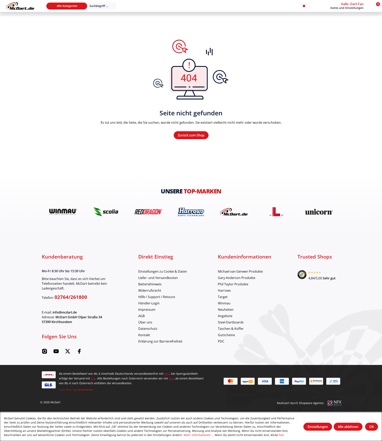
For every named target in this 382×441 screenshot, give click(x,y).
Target (223, 297)
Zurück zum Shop (191, 135)
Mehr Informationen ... (199, 435)
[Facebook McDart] (79, 352)
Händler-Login (149, 303)
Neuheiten (226, 309)
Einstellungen (318, 427)
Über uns (145, 322)
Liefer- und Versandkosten (158, 278)
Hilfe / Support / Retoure (156, 297)
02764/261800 (71, 297)
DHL (167, 373)
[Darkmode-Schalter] (306, 6)
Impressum (146, 309)
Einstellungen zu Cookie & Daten (162, 271)
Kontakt (144, 335)
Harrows (224, 290)
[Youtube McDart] (56, 352)
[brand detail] (63, 211)
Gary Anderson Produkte (236, 278)
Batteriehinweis (150, 284)
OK (371, 427)
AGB (141, 316)
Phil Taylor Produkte (233, 284)
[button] (350, 6)
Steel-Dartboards (231, 322)
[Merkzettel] (315, 6)
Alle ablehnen (348, 427)
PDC (221, 341)
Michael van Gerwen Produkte (240, 271)
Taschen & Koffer (231, 328)
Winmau (224, 303)
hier (281, 435)
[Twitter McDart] (67, 352)
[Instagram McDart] (44, 352)
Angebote (225, 316)
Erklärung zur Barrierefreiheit (160, 341)
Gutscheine (226, 335)
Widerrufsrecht (149, 290)
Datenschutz (147, 328)
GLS (93, 378)
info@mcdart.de (65, 312)
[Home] (20, 6)
